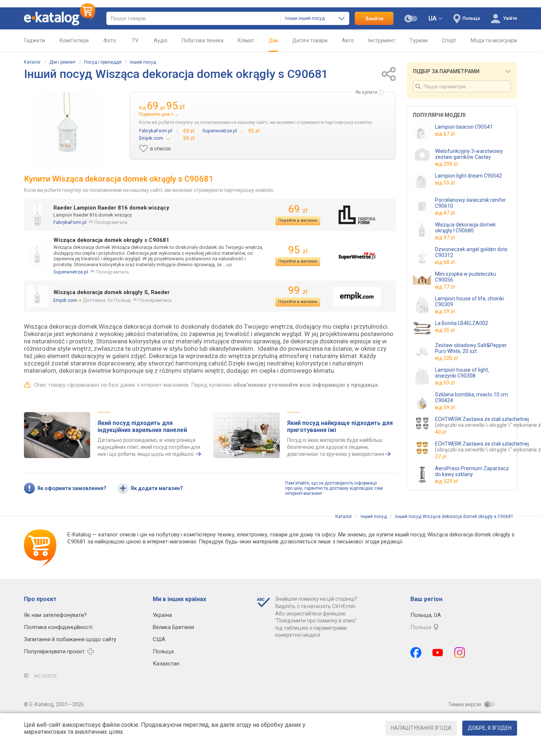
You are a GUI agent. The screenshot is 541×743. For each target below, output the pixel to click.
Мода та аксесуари (494, 40)
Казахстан (166, 663)
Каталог (32, 62)
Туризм (419, 40)
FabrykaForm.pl (69, 222)
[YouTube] (437, 652)
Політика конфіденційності (58, 627)
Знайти (374, 18)
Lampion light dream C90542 (468, 176)
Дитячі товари (310, 40)
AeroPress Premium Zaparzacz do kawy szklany (472, 471)
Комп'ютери (74, 40)
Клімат (246, 40)
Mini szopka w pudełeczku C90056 (465, 277)
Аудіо (160, 40)
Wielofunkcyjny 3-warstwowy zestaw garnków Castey (469, 154)
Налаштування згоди (421, 728)
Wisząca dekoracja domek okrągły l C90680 (465, 227)
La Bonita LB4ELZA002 (461, 323)
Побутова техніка (202, 40)
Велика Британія (173, 627)
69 (297, 209)
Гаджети (34, 40)
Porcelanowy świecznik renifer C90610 (470, 203)
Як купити (366, 92)
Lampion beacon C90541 (464, 127)
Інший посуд (143, 62)
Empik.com (65, 300)
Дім (273, 40)
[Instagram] (459, 652)
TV (135, 40)
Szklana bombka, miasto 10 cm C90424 (471, 397)
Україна (162, 615)
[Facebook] (415, 652)
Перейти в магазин (297, 220)
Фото (109, 40)
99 (297, 290)
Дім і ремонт (62, 62)
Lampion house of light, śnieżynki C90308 (462, 373)
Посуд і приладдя (102, 62)
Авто (348, 40)
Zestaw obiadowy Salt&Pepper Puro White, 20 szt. (471, 348)
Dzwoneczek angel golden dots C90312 (471, 252)
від (445, 134)
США (159, 639)
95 (297, 250)
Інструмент (381, 40)
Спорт (449, 40)
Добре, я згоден (490, 728)
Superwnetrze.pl (70, 272)
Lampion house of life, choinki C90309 (469, 301)
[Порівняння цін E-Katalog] (59, 18)
